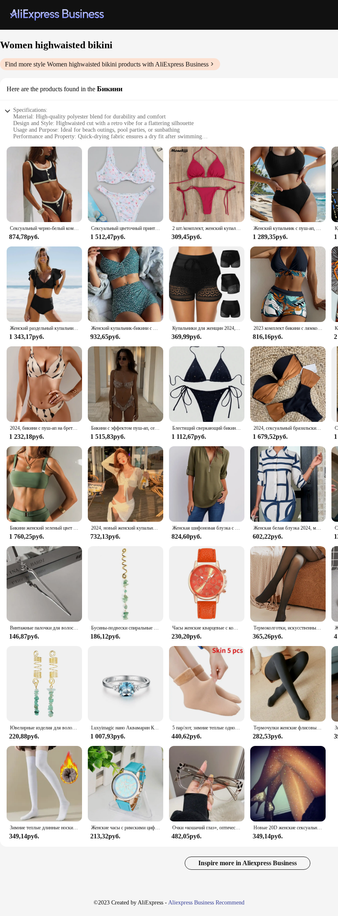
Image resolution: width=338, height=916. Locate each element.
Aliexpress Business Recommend (206, 902)
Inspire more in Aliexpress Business (247, 862)
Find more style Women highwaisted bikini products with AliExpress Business (107, 64)
